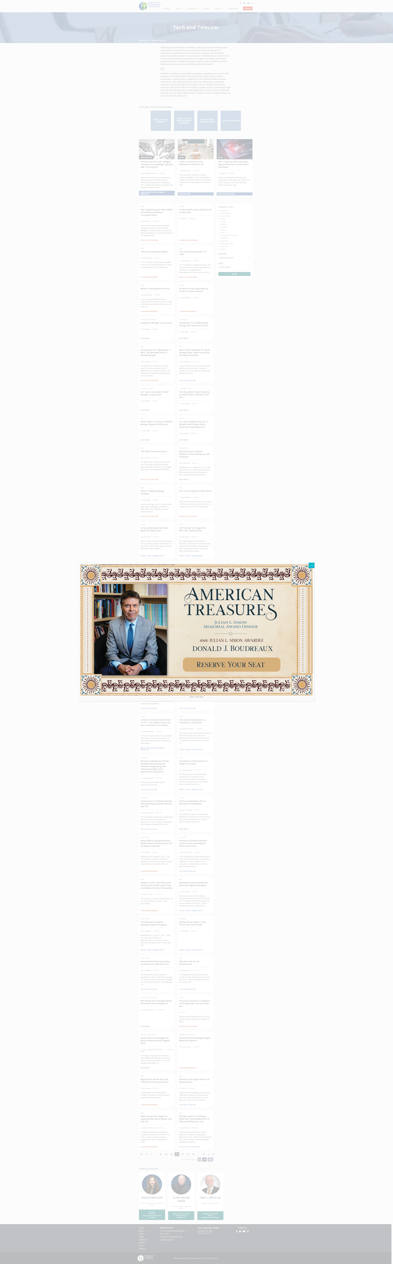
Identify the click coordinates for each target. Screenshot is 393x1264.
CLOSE (311, 565)
